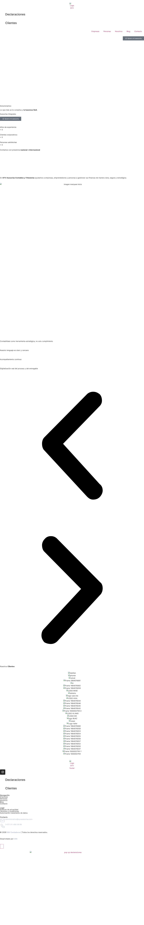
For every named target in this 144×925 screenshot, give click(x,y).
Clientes (11, 23)
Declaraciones (15, 14)
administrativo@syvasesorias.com (18, 819)
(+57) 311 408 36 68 (13, 824)
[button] (72, 446)
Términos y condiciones (9, 811)
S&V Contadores (13, 832)
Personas (107, 31)
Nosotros (118, 31)
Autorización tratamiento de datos (14, 813)
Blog (128, 31)
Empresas (95, 31)
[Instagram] (2, 772)
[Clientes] (2, 23)
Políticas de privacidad (9, 809)
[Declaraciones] (2, 14)
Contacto (138, 31)
